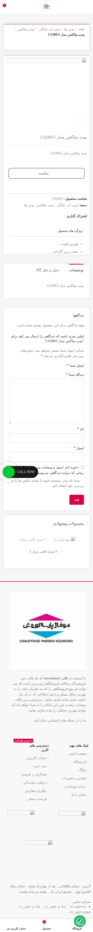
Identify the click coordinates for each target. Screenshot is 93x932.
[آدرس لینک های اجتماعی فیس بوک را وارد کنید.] (60, 216)
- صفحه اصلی (78, 753)
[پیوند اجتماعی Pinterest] (35, 216)
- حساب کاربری (37, 758)
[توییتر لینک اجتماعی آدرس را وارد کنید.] (54, 216)
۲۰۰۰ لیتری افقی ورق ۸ (46, 551)
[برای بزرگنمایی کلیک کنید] (78, 120)
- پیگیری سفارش (36, 791)
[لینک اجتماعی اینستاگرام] (48, 216)
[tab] (76, 269)
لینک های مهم (79, 745)
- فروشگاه (80, 762)
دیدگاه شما (75, 374)
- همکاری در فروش (34, 774)
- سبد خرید (40, 766)
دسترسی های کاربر (31, 747)
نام (80, 429)
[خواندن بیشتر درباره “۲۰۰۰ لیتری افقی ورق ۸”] (15, 538)
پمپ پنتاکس (25, 29)
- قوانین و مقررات (75, 778)
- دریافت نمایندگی (36, 782)
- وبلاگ (83, 770)
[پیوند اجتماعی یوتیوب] (42, 216)
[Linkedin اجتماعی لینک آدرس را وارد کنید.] (78, 730)
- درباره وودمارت (76, 786)
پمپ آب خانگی (49, 29)
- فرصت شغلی (37, 799)
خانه (81, 29)
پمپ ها (68, 29)
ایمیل (79, 448)
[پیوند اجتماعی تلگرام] (68, 730)
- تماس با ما (80, 794)
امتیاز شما (75, 365)
